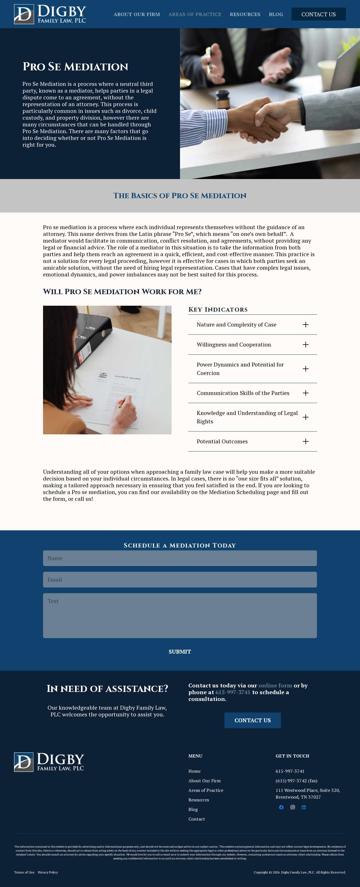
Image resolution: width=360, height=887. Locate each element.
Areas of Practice (205, 790)
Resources (198, 800)
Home (194, 771)
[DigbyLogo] (50, 14)
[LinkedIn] (303, 807)
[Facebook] (281, 807)
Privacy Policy (48, 872)
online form (275, 685)
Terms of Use (24, 872)
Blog (193, 809)
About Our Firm (204, 780)
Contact (196, 819)
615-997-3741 (233, 692)
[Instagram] (292, 807)
